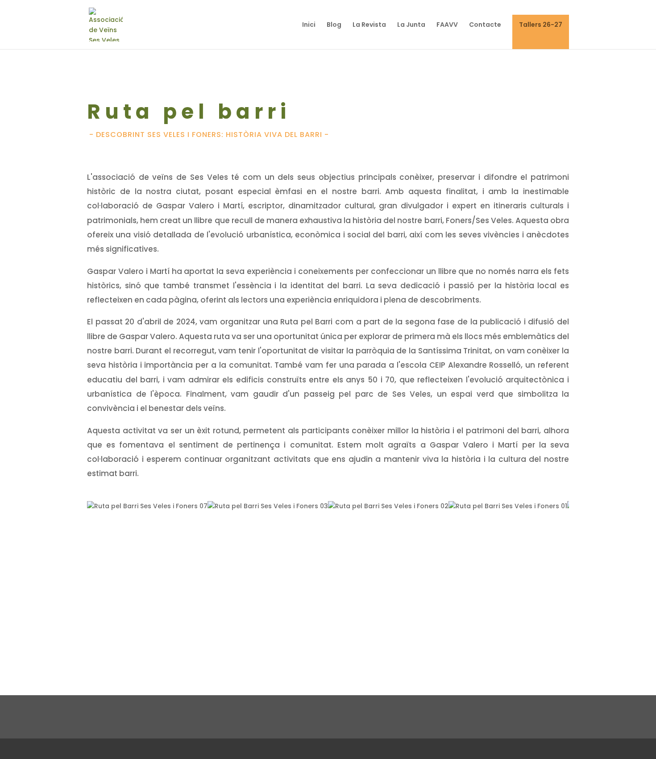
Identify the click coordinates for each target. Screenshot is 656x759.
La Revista (369, 25)
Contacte (485, 25)
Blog (334, 25)
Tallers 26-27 (540, 25)
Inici (309, 25)
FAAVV (447, 25)
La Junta (411, 25)
